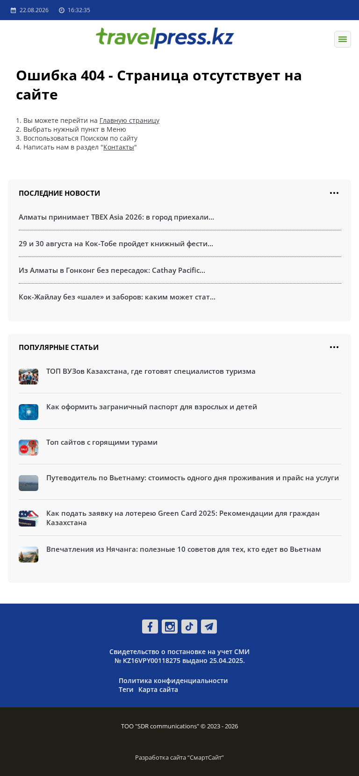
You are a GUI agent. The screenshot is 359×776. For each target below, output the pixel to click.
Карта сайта (158, 689)
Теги (126, 689)
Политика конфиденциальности (173, 680)
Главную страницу (129, 120)
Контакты (118, 146)
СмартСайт (206, 757)
